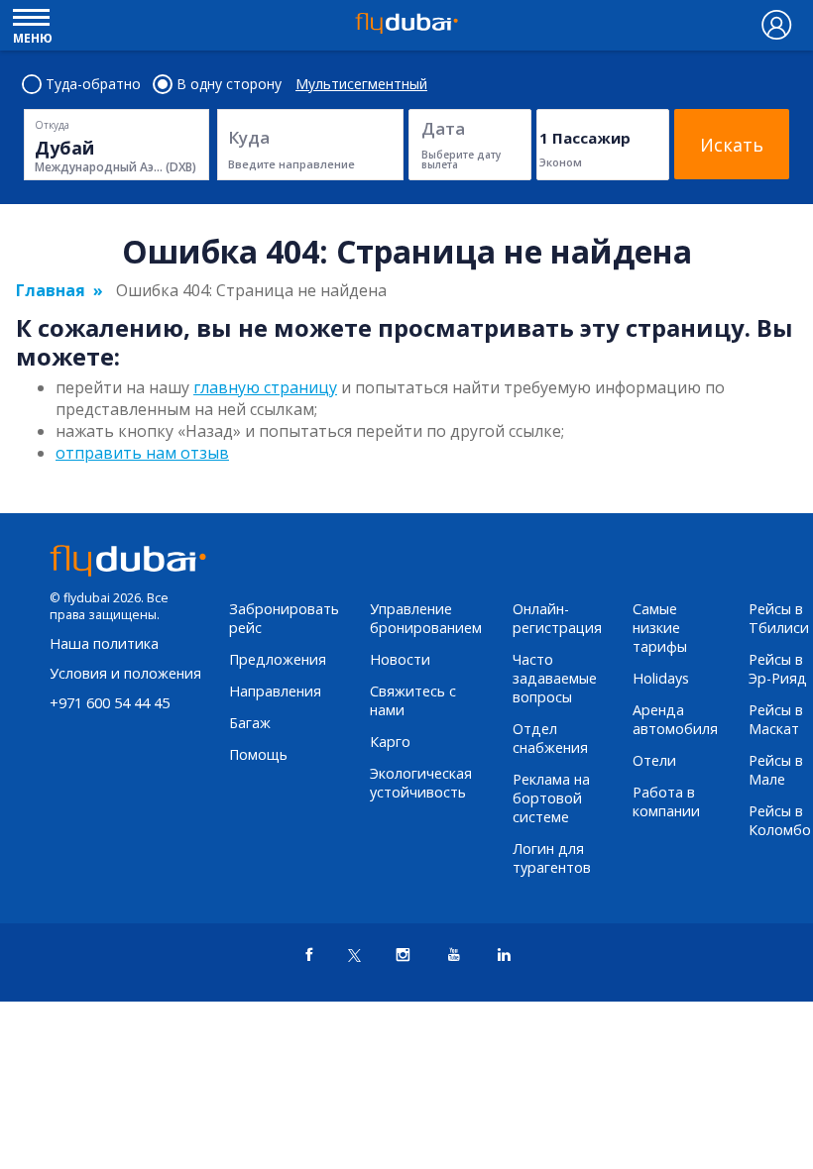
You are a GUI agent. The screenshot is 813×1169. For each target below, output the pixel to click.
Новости (400, 659)
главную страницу (265, 387)
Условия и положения (125, 673)
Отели (654, 760)
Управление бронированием (426, 618)
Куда (249, 137)
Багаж (250, 722)
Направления (275, 691)
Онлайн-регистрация (557, 618)
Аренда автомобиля (675, 719)
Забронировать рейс (284, 618)
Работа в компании (666, 801)
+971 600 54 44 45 (110, 702)
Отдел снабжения (550, 738)
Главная (50, 290)
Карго (390, 741)
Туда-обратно (93, 84)
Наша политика (104, 643)
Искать (731, 145)
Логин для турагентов (552, 858)
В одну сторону (229, 84)
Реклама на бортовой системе (551, 798)
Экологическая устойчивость (421, 782)
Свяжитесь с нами (413, 700)
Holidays (661, 678)
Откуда (52, 125)
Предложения (277, 659)
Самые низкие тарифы (660, 627)
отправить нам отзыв (142, 453)
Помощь (258, 754)
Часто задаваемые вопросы (555, 678)
